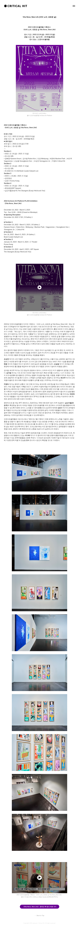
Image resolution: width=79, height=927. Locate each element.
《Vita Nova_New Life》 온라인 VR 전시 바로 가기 (39, 906)
